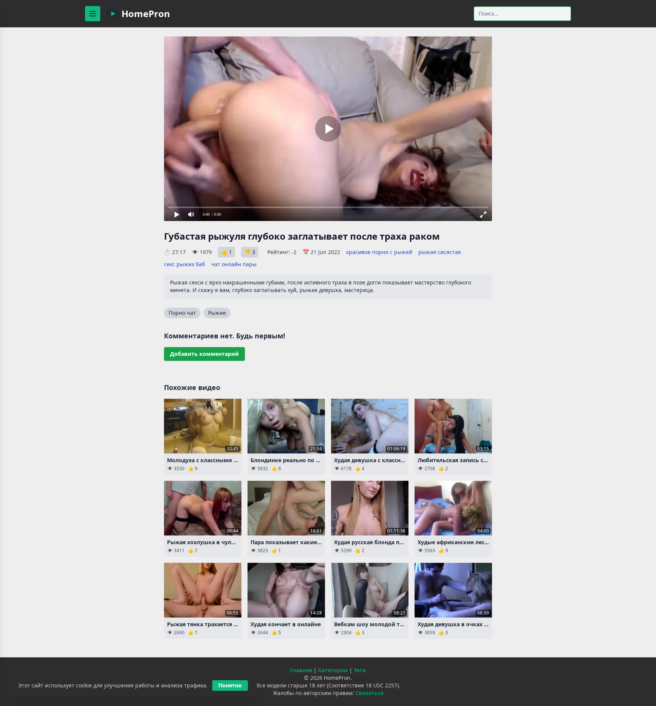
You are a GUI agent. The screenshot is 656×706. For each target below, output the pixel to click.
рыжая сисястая (439, 252)
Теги (360, 670)
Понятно (230, 685)
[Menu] (92, 13)
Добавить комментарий (204, 353)
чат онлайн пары (234, 264)
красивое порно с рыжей (379, 252)
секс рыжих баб (184, 264)
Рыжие (217, 312)
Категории (333, 670)
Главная (301, 670)
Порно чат (182, 312)
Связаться (369, 693)
